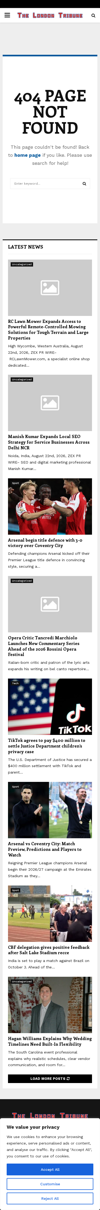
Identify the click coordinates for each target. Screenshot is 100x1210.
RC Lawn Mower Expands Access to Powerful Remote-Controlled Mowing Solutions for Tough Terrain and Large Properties (48, 329)
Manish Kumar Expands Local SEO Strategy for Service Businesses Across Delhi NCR (49, 441)
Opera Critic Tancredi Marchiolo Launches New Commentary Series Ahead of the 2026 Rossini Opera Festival (43, 646)
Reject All (50, 1198)
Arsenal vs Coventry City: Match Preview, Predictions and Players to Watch (45, 849)
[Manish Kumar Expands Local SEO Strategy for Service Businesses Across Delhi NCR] (50, 403)
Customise (50, 1184)
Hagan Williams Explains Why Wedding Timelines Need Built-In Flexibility (50, 1041)
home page (27, 155)
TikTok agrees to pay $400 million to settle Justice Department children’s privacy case (46, 745)
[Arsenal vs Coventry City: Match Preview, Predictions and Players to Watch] (50, 810)
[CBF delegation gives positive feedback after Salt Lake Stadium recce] (50, 913)
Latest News (25, 246)
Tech (15, 683)
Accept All (50, 1169)
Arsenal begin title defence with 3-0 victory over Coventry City (45, 542)
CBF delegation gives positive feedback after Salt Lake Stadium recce (48, 950)
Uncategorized (22, 264)
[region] (50, 1164)
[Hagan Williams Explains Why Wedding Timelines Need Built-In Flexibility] (50, 1005)
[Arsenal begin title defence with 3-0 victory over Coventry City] (50, 506)
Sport (15, 483)
